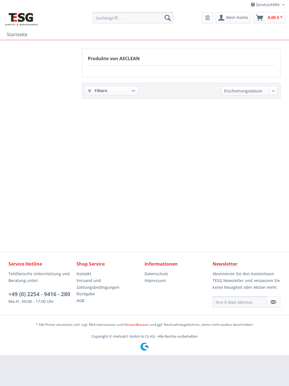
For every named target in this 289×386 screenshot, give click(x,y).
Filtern (100, 90)
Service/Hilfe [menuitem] (268, 4)
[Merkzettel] (207, 17)
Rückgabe (85, 293)
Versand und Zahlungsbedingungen (97, 284)
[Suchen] (168, 17)
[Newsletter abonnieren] (273, 302)
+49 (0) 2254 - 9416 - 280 (39, 294)
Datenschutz (156, 273)
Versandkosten (136, 324)
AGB (80, 300)
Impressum (155, 280)
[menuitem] (133, 17)
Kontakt (83, 273)
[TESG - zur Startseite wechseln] (21, 19)
